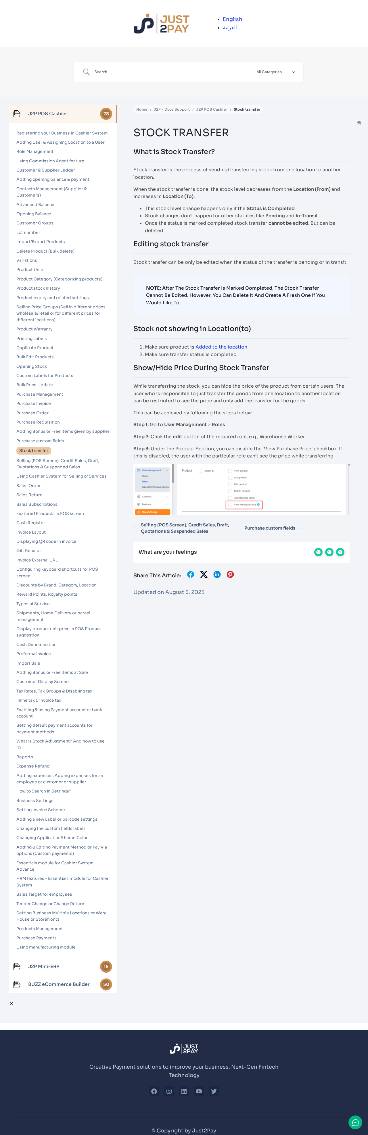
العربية (230, 27)
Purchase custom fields (269, 528)
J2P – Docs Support (172, 109)
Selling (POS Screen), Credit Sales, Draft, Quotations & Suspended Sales (185, 528)
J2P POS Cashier (211, 109)
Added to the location (221, 347)
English (232, 19)
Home (141, 109)
